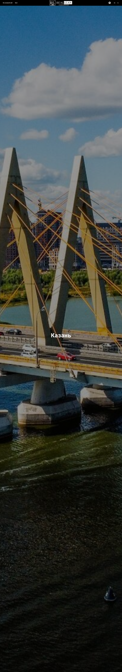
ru (117, 3)
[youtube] (110, 3)
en (114, 3)
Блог (16, 3)
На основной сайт (8, 3)
